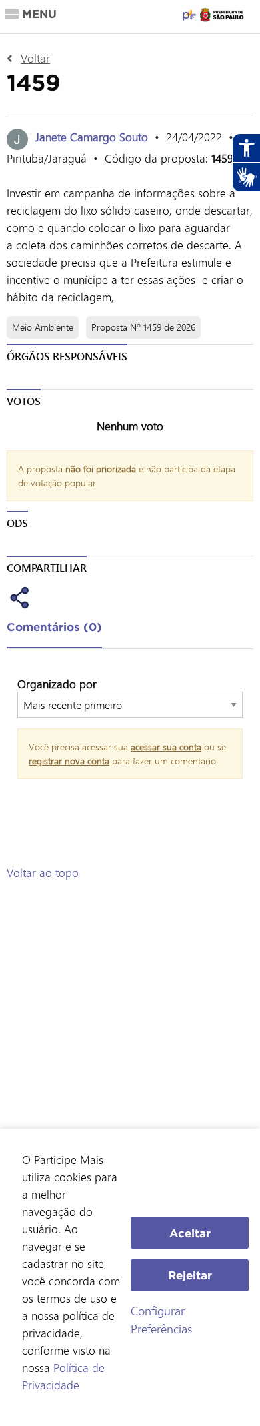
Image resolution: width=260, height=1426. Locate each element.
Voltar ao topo (43, 872)
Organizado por (57, 683)
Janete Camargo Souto (93, 136)
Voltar (35, 58)
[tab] (54, 629)
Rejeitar (190, 1275)
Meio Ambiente (42, 327)
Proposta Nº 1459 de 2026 (143, 327)
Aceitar (190, 1233)
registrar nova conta (69, 760)
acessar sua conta (166, 746)
